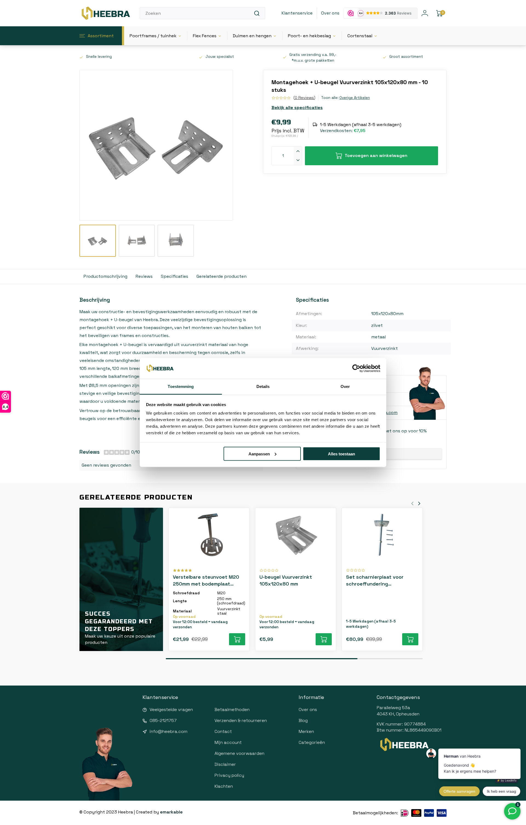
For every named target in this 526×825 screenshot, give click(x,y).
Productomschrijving (105, 276)
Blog (303, 720)
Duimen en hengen (252, 36)
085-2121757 (163, 720)
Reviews (144, 276)
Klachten (224, 786)
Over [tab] (345, 386)
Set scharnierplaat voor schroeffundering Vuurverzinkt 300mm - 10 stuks (375, 580)
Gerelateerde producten (221, 276)
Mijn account (228, 742)
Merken (306, 731)
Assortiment (101, 36)
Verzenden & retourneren (241, 720)
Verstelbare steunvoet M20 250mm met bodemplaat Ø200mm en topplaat (206, 580)
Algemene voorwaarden (239, 753)
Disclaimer (225, 764)
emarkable (171, 812)
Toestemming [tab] (181, 386)
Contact (223, 731)
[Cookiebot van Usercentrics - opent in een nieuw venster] (356, 368)
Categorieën (312, 742)
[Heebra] (105, 13)
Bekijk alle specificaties (297, 107)
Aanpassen (259, 453)
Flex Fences (204, 36)
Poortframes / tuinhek (153, 36)
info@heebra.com (168, 731)
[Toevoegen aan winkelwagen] (237, 639)
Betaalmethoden (232, 709)
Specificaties (174, 276)
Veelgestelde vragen (171, 709)
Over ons (330, 13)
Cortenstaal (359, 36)
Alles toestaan (341, 453)
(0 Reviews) (304, 97)
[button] (419, 503)
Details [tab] (263, 386)
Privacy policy (229, 775)
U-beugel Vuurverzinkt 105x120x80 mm (285, 580)
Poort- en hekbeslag (309, 36)
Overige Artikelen (354, 97)
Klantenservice (297, 13)
